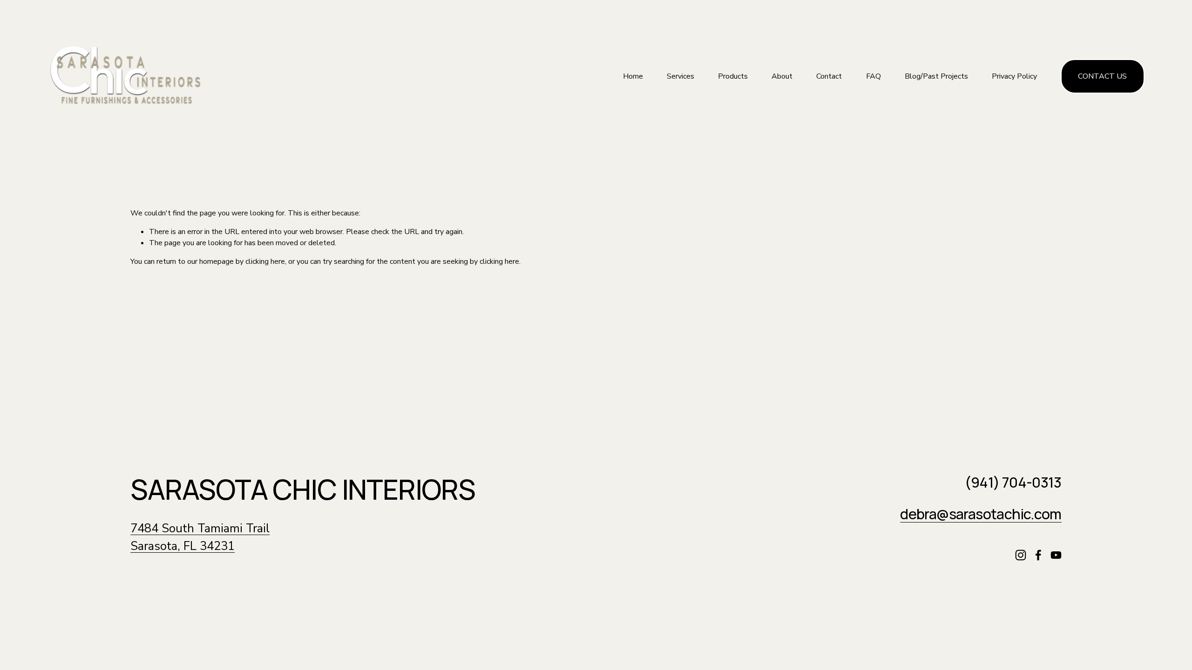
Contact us (1102, 76)
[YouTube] (1056, 555)
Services (680, 76)
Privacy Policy (1014, 76)
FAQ (873, 76)
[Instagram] (1020, 555)
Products (733, 76)
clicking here (265, 261)
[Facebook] (1038, 555)
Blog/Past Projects (936, 76)
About (782, 76)
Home (633, 76)
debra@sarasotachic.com (981, 514)
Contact (829, 76)
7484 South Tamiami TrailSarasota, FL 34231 (200, 537)
